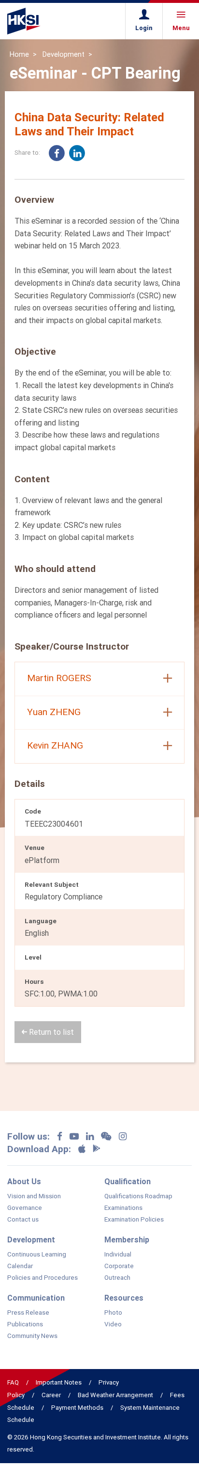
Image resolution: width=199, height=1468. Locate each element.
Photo (113, 1313)
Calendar (20, 1266)
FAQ (13, 1382)
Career (51, 1395)
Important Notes (59, 1382)
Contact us (23, 1219)
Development (64, 54)
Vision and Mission (34, 1196)
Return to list (50, 1032)
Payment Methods (77, 1407)
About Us (24, 1181)
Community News (32, 1336)
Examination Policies (134, 1219)
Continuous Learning (36, 1254)
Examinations (123, 1208)
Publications (25, 1324)
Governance (24, 1208)
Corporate (119, 1266)
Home (19, 54)
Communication (36, 1298)
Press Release (28, 1313)
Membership (126, 1239)
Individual (117, 1254)
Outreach (117, 1278)
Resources (123, 1298)
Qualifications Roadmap (138, 1196)
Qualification (127, 1181)
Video (113, 1324)
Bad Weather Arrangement (115, 1395)
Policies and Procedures (42, 1278)
